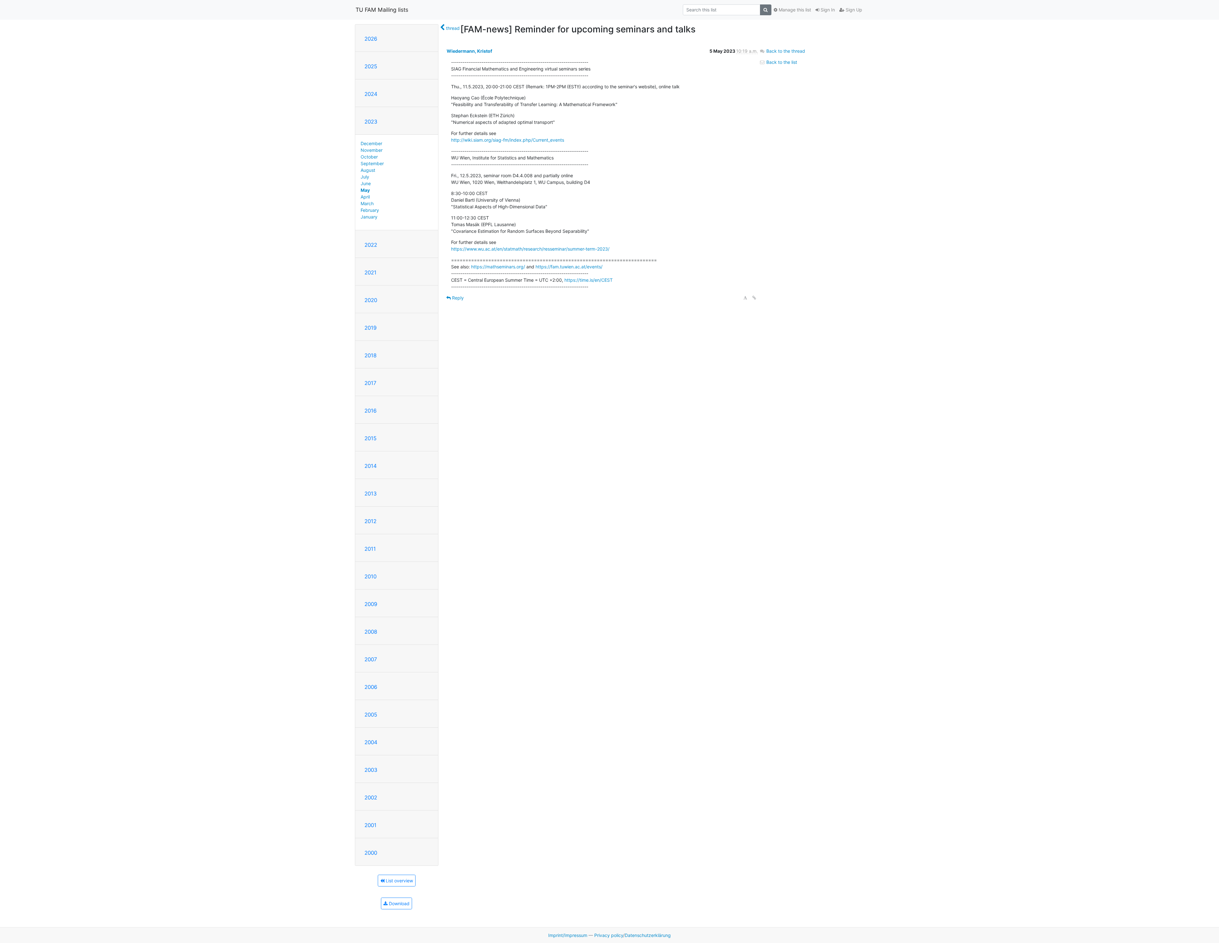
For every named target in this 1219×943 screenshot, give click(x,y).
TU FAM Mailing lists (382, 9)
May (365, 190)
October (369, 156)
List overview (398, 880)
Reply (457, 297)
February (370, 210)
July (365, 176)
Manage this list (794, 9)
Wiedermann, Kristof (469, 51)
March (367, 203)
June (366, 183)
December (371, 143)
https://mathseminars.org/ (498, 266)
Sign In (827, 9)
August (368, 170)
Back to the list (781, 62)
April (365, 196)
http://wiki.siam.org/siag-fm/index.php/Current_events (507, 140)
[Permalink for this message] (754, 298)
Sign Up (853, 9)
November (372, 150)
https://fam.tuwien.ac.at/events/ (569, 266)
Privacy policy (608, 935)
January (369, 216)
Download (399, 903)
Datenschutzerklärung (648, 935)
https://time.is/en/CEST (588, 280)
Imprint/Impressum (567, 935)
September (372, 163)
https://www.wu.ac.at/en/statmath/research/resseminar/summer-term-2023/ (530, 249)
